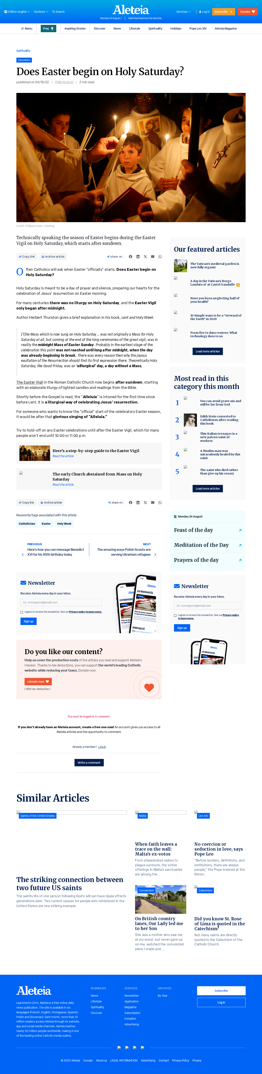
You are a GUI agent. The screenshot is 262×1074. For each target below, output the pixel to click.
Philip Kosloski (64, 82)
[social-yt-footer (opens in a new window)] (119, 1048)
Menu (28, 28)
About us (101, 1060)
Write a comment (89, 762)
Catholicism (27, 524)
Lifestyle (134, 28)
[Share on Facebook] (130, 256)
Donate (245, 12)
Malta (142, 816)
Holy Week (64, 524)
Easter (46, 524)
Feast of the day (193, 530)
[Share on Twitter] (145, 256)
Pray (46, 28)
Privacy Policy (180, 1060)
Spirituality (155, 28)
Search (60, 12)
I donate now (35, 681)
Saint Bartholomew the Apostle (145, 18)
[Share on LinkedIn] (138, 256)
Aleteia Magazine (226, 28)
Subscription (132, 1013)
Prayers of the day (196, 560)
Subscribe (221, 12)
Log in (206, 12)
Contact (164, 1060)
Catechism (205, 890)
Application (131, 1001)
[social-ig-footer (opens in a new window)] (143, 1048)
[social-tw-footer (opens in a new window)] (135, 1048)
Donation (130, 1018)
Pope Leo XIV (198, 28)
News (117, 28)
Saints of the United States (37, 816)
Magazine (130, 1007)
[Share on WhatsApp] (160, 256)
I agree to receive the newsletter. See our (63, 612)
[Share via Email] (152, 256)
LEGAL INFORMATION (124, 1060)
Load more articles (208, 351)
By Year (162, 995)
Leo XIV (203, 816)
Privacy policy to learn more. (85, 612)
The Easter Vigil (29, 382)
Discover (99, 28)
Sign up (28, 621)
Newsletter (131, 995)
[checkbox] (21, 612)
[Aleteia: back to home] (131, 9)
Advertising (131, 1024)
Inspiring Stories (75, 28)
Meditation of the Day (201, 545)
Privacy (196, 1060)
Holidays (176, 28)
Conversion (146, 890)
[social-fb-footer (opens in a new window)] (127, 1048)
